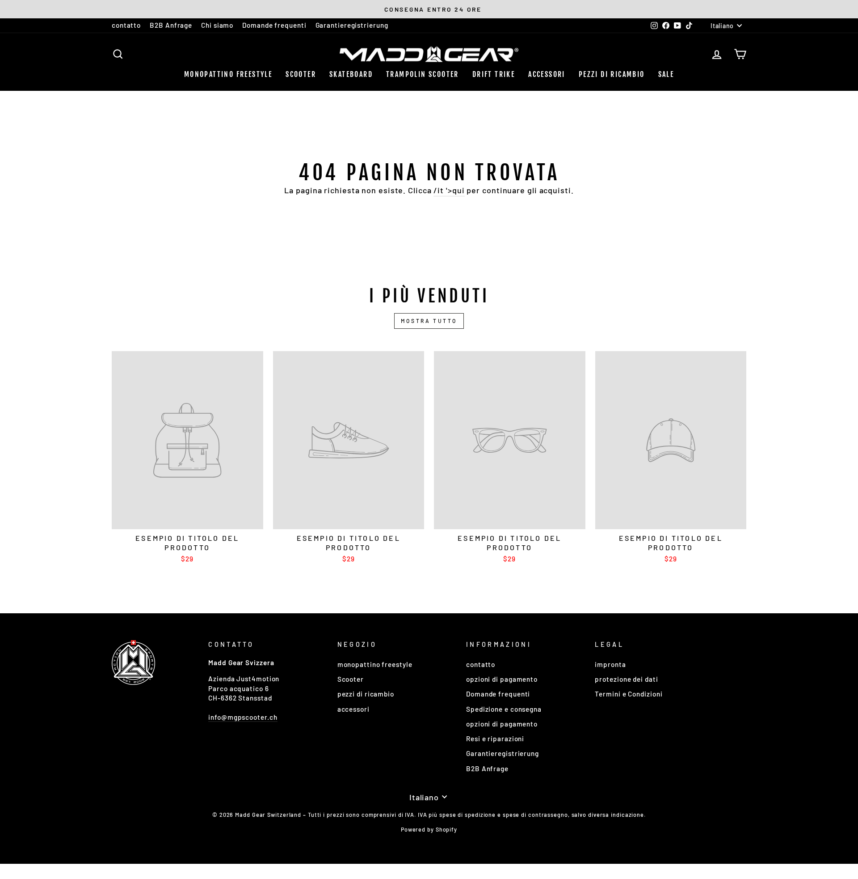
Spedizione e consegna (504, 709)
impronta (610, 664)
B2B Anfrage (171, 25)
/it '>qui (448, 190)
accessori (546, 74)
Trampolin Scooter (422, 74)
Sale (666, 74)
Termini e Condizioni (628, 694)
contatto (126, 25)
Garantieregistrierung (351, 25)
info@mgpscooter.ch (242, 717)
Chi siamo (217, 25)
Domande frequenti (274, 25)
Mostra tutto (429, 321)
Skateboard (351, 74)
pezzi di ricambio (612, 74)
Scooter (301, 74)
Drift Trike (493, 74)
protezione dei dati (626, 679)
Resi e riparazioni (495, 739)
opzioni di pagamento (502, 679)
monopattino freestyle (228, 74)
